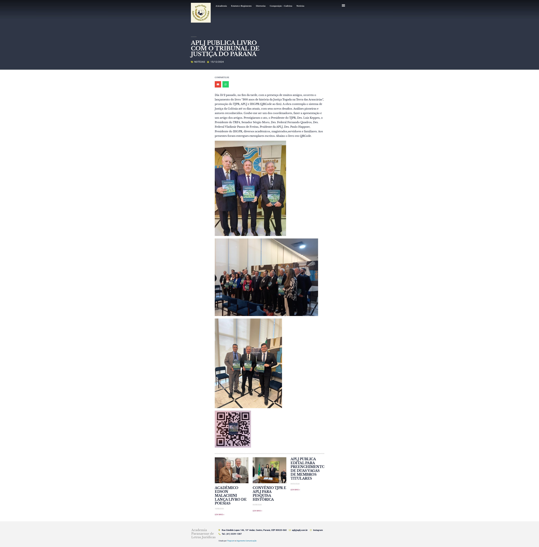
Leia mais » (219, 514)
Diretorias (261, 6)
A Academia (221, 6)
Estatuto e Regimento (241, 6)
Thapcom (231, 541)
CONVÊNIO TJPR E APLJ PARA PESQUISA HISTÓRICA (269, 493)
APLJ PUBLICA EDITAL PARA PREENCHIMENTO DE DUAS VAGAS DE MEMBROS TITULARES (308, 468)
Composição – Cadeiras (281, 6)
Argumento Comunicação (246, 541)
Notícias (300, 6)
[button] (343, 5)
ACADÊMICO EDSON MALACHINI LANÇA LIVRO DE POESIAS (231, 495)
